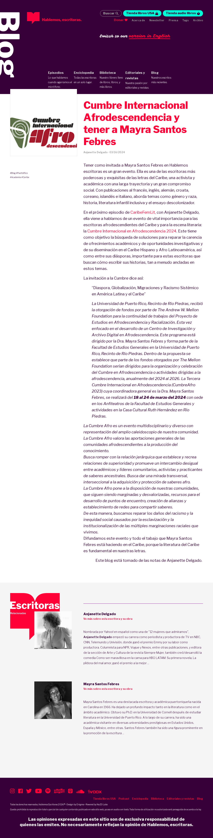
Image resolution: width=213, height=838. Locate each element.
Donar (119, 20)
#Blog (13, 173)
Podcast (124, 798)
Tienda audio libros (181, 13)
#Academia (15, 177)
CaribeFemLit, (143, 212)
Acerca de (138, 20)
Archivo (198, 20)
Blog (161, 77)
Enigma (80, 804)
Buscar (108, 13)
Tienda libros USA (140, 13)
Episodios (60, 79)
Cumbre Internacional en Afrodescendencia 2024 (131, 231)
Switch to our (135, 36)
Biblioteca (111, 79)
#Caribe (25, 177)
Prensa (173, 20)
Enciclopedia (85, 77)
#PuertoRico (22, 173)
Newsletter (157, 20)
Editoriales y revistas (137, 80)
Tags (185, 20)
